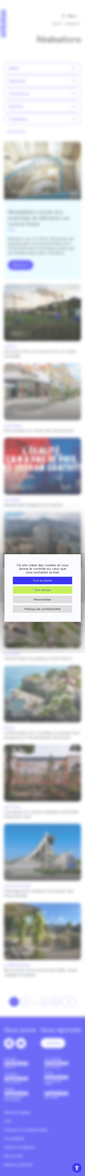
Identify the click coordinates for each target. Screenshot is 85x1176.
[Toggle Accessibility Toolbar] (77, 1168)
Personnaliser (42, 599)
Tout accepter (42, 580)
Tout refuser (42, 590)
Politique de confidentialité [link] (42, 609)
